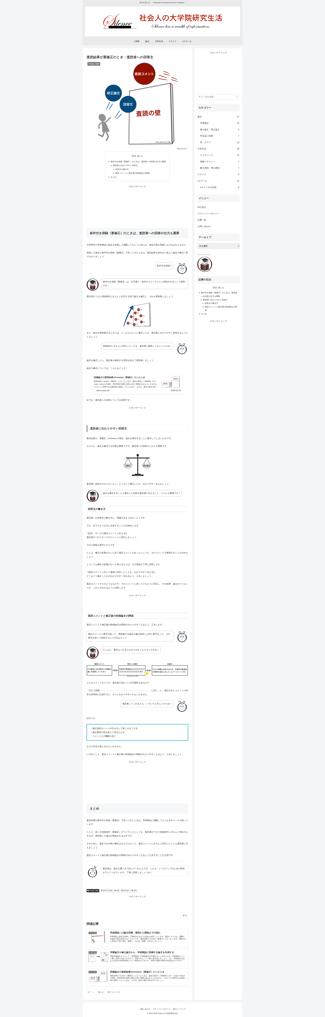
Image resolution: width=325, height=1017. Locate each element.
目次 (134, 156)
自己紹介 (202, 207)
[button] (237, 96)
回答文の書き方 (122, 169)
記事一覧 (202, 220)
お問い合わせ (204, 226)
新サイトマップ (179, 1009)
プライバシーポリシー (208, 213)
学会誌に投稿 (94, 890)
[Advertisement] (137, 206)
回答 (117, 890)
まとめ (113, 177)
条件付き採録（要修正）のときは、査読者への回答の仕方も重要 (138, 161)
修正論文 (126, 890)
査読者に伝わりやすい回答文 (125, 165)
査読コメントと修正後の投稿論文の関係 (132, 173)
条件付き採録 (107, 890)
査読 (135, 890)
